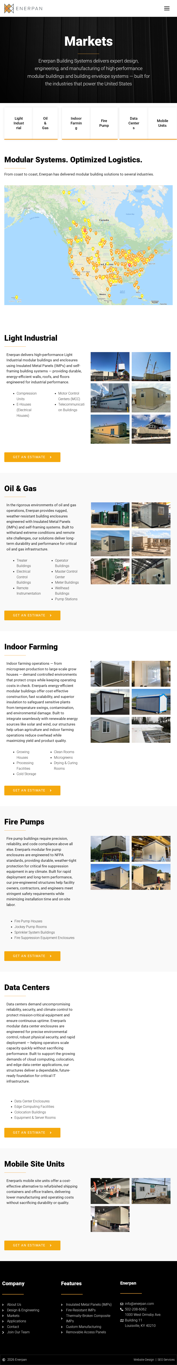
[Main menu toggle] (167, 8)
